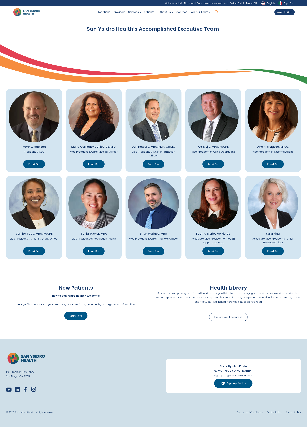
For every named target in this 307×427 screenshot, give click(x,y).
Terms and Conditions (250, 412)
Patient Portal (237, 3)
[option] (285, 3)
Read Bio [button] (33, 164)
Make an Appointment (216, 3)
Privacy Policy (293, 412)
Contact (181, 12)
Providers (119, 12)
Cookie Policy (274, 412)
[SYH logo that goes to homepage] (26, 12)
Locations (104, 12)
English (271, 3)
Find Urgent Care (193, 3)
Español (288, 3)
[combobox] (267, 3)
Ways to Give (284, 12)
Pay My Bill (251, 3)
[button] (134, 12)
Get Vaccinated (173, 3)
